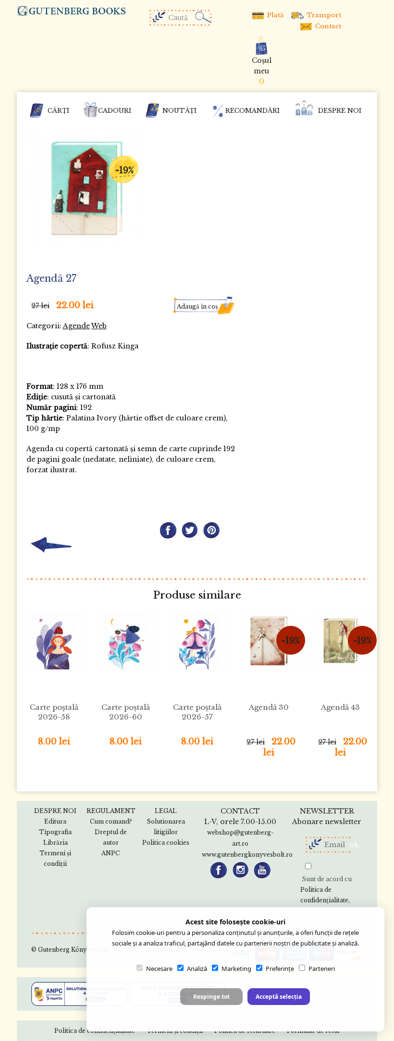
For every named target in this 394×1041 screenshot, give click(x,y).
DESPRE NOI (339, 111)
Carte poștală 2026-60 (125, 712)
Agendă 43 (340, 707)
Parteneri (321, 968)
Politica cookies (165, 842)
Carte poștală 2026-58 (54, 712)
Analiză (197, 968)
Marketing (236, 968)
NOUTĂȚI (179, 111)
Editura (55, 821)
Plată (274, 15)
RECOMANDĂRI (252, 111)
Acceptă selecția (279, 997)
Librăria (55, 842)
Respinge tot (211, 997)
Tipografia (55, 832)
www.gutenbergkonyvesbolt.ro (247, 854)
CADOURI (114, 111)
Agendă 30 (269, 707)
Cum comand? (111, 821)
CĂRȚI (58, 111)
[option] (87, 189)
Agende (76, 326)
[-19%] (87, 188)
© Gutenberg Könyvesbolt (69, 949)
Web (99, 326)
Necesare (159, 968)
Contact (327, 26)
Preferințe (280, 968)
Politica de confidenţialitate (324, 895)
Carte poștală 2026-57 (197, 712)
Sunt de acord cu (326, 889)
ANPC (110, 853)
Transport (323, 15)
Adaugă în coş (197, 306)
